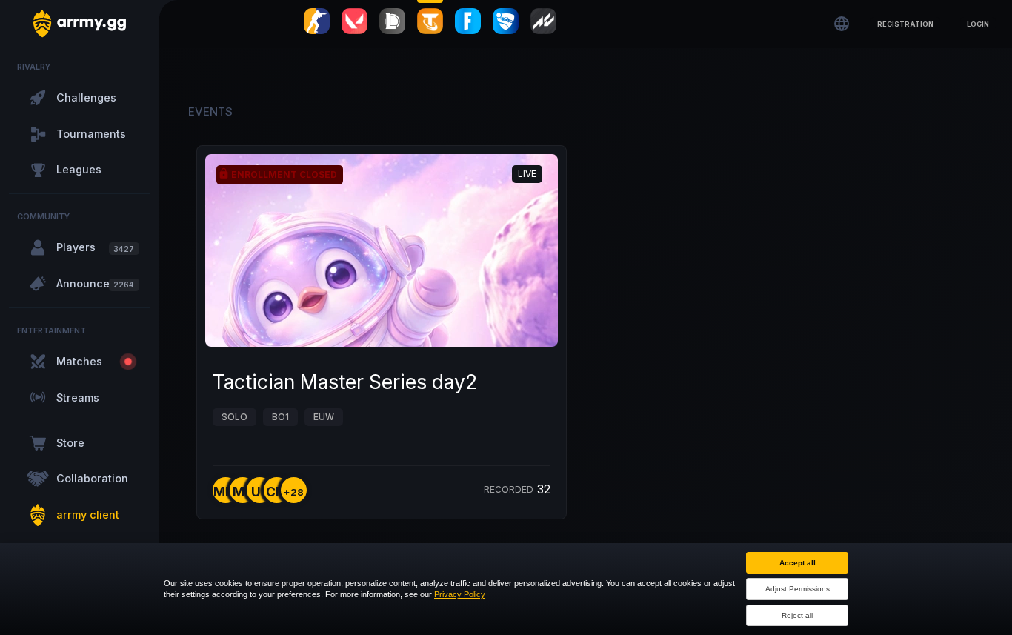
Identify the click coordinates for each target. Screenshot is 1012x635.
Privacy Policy (459, 594)
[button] (905, 23)
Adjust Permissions (797, 589)
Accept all (797, 563)
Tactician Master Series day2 (345, 381)
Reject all (797, 615)
